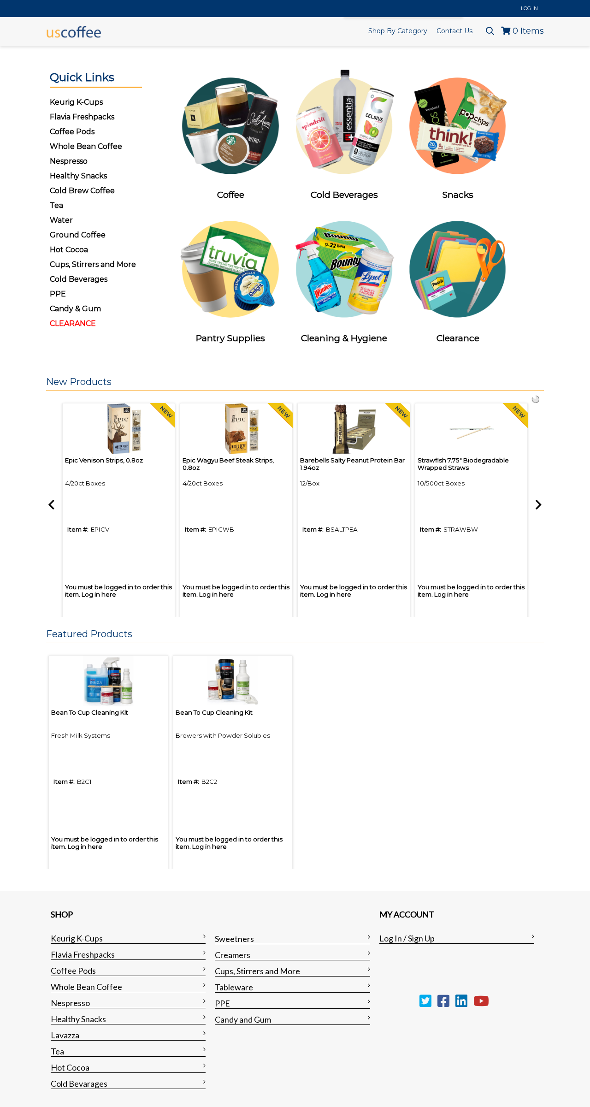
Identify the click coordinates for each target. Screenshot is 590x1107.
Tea (56, 205)
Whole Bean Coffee (86, 987)
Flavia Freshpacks (83, 954)
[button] (292, 382)
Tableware (234, 987)
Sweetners (234, 939)
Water (61, 220)
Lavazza (65, 1035)
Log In (529, 8)
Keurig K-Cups (77, 938)
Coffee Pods (73, 970)
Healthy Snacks (78, 1019)
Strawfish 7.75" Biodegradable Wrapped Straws (463, 463)
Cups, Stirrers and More (257, 971)
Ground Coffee (78, 235)
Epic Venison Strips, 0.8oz (104, 460)
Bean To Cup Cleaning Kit (89, 712)
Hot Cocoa (69, 249)
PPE (58, 294)
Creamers (232, 955)
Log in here (99, 594)
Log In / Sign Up (407, 938)
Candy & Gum (75, 308)
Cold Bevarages (79, 1083)
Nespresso (70, 1003)
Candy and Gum (243, 1019)
